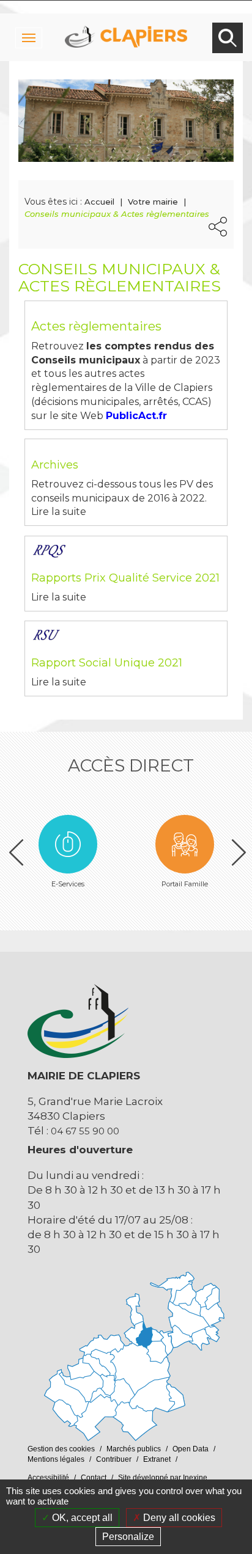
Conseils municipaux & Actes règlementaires (116, 214)
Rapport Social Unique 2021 (106, 662)
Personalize (128, 1536)
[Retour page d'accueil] (126, 24)
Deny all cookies (178, 1517)
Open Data (190, 1449)
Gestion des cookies (61, 1449)
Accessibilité (48, 1477)
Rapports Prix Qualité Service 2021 (125, 578)
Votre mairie (153, 201)
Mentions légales (56, 1459)
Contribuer (114, 1459)
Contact (93, 1477)
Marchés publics (133, 1449)
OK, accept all (81, 1517)
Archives (54, 465)
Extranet (157, 1459)
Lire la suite (58, 511)
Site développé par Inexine (162, 1477)
